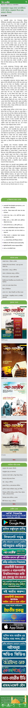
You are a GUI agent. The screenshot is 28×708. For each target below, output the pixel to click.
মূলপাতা (4, 4)
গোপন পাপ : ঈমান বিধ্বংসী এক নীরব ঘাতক (13, 292)
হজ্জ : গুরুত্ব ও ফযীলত (8, 482)
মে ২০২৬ (3, 455)
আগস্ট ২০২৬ (4, 340)
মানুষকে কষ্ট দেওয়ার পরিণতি (9, 468)
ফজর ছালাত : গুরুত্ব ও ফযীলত (10, 270)
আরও (14, 460)
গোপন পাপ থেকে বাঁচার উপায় (10, 285)
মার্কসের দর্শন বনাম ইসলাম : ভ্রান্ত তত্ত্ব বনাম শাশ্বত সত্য (13, 265)
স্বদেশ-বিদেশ (15, 4)
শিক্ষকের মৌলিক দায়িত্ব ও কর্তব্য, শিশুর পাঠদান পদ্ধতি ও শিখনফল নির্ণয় (14, 493)
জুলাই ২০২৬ (4, 378)
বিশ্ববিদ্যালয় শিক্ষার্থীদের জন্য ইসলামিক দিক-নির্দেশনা (13, 281)
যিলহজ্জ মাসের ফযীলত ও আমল (10, 497)
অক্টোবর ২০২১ (9, 4)
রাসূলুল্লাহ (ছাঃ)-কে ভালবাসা (9, 471)
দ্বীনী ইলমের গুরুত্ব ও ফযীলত (9, 501)
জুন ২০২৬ (3, 417)
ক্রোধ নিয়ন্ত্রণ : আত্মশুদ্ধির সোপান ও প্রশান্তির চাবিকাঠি (13, 296)
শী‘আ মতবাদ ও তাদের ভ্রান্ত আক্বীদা (11, 276)
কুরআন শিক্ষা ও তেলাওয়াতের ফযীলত (11, 485)
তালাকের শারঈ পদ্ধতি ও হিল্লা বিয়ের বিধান (13, 475)
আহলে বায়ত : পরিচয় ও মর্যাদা (10, 261)
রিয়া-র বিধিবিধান (7, 289)
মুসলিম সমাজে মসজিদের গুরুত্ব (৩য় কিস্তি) (12, 489)
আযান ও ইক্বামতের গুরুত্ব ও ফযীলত (11, 273)
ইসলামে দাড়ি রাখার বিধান (9, 478)
